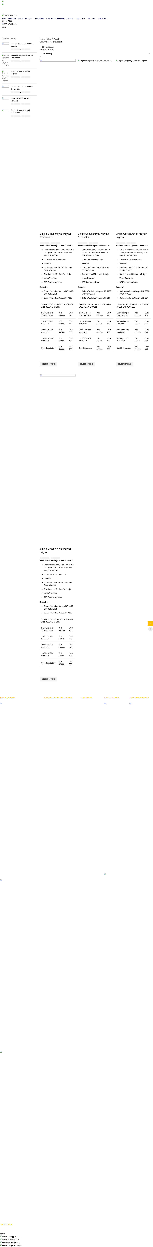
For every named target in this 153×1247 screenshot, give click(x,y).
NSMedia (52, 1229)
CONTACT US (85, 732)
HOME (82, 704)
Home (42, 39)
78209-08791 (19, 1048)
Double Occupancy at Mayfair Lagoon (22, 45)
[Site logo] (9, 15)
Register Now (76, 11)
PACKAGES (84, 728)
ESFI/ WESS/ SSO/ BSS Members (20, 99)
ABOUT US (84, 708)
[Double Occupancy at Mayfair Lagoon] (5, 46)
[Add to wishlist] (43, 359)
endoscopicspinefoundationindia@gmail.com (16, 1219)
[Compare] (43, 229)
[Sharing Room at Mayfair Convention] (5, 113)
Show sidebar (48, 47)
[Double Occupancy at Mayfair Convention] (5, 89)
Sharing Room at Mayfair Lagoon (20, 72)
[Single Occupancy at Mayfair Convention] (5, 60)
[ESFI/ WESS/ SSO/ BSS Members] (5, 101)
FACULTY (83, 718)
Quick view (43, 369)
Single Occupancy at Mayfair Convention (22, 56)
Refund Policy (134, 895)
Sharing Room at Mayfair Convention (20, 111)
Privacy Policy (134, 890)
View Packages (135, 880)
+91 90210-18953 (19, 1)
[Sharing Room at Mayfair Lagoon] (5, 76)
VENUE (82, 713)
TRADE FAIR (84, 723)
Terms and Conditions (137, 885)
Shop (49, 39)
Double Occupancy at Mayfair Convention (22, 88)
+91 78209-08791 (33, 1)
